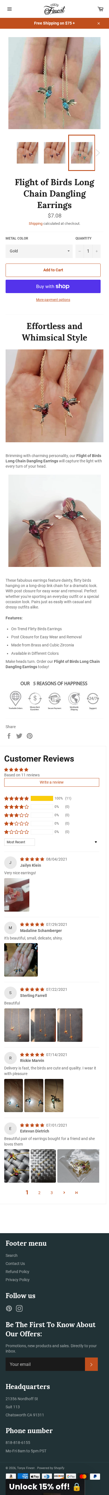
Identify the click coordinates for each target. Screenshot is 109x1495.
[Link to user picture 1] (16, 895)
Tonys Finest (26, 1468)
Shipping (35, 223)
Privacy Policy (18, 1279)
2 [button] (39, 1192)
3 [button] (52, 1192)
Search (12, 1255)
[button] (16, 798)
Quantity (83, 238)
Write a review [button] (52, 782)
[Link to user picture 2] (43, 1025)
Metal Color (17, 238)
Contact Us (15, 1263)
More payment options (53, 300)
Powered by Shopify (50, 1468)
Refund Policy (17, 1271)
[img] (32, 859)
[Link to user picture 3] (69, 1025)
